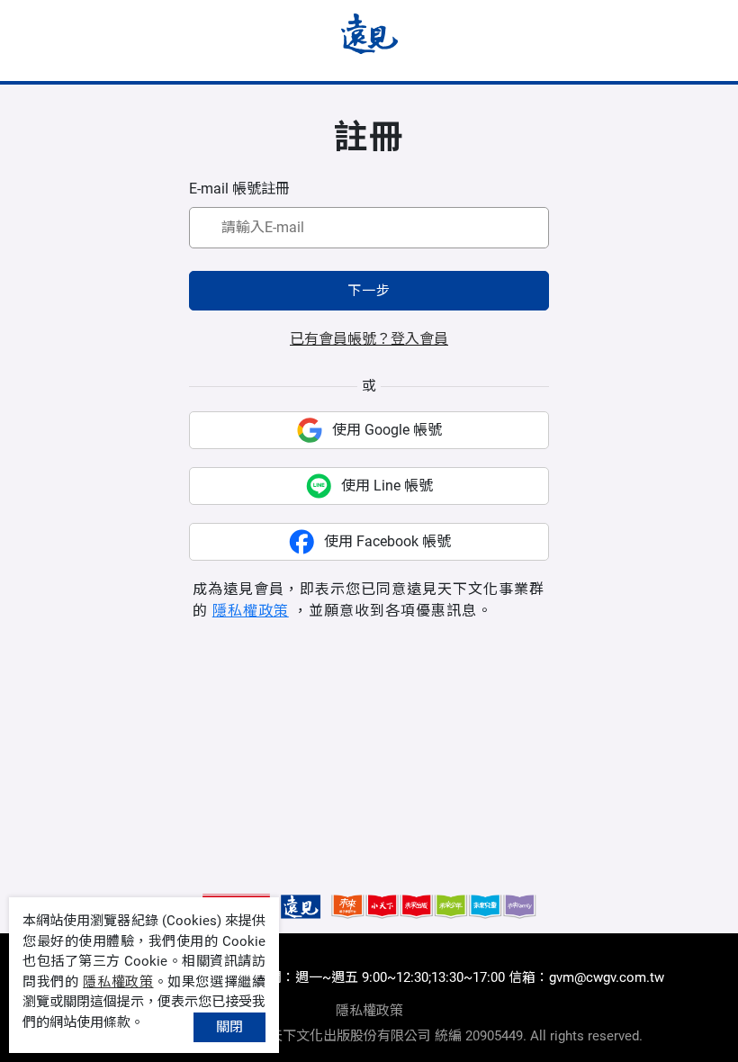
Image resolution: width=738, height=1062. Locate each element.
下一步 (369, 291)
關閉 (229, 1027)
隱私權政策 (250, 610)
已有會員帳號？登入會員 (369, 338)
